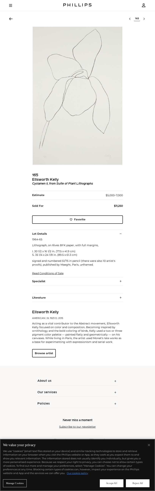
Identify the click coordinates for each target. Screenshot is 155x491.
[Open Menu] (13, 5)
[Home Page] (77, 5)
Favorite (79, 219)
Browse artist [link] (44, 353)
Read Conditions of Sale (48, 273)
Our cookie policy (77, 473)
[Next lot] (144, 18)
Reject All (138, 483)
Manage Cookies (15, 483)
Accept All (111, 483)
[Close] (149, 445)
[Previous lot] (130, 18)
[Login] (143, 5)
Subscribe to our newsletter (77, 426)
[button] (77, 96)
